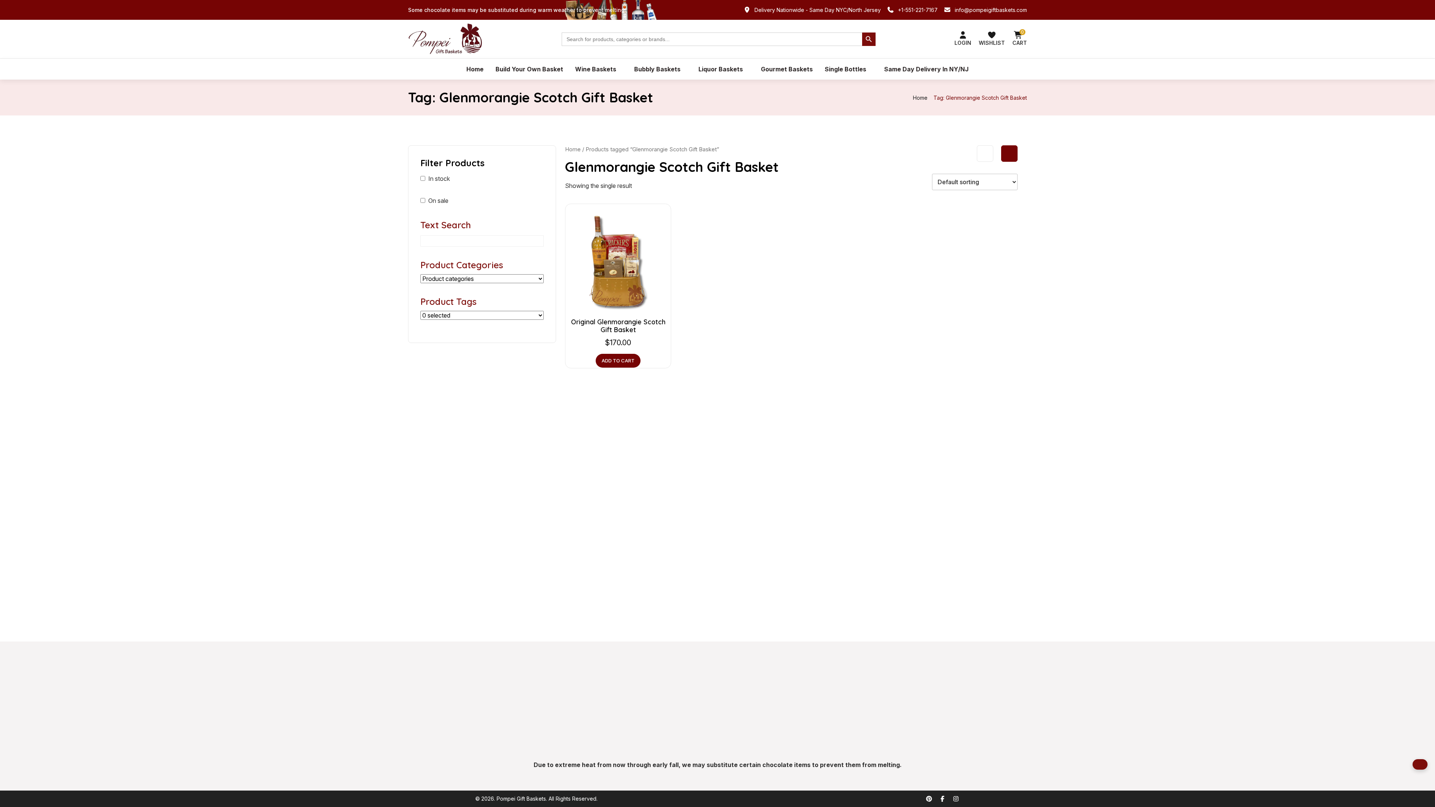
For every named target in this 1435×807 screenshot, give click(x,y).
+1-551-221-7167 (918, 10)
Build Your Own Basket (529, 69)
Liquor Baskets (720, 69)
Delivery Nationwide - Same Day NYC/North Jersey (817, 10)
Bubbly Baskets (657, 69)
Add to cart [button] (618, 361)
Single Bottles (845, 69)
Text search (445, 225)
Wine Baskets (595, 69)
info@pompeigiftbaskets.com (991, 10)
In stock (439, 178)
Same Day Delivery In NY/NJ (926, 69)
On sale (438, 200)
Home (475, 69)
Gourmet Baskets (787, 69)
